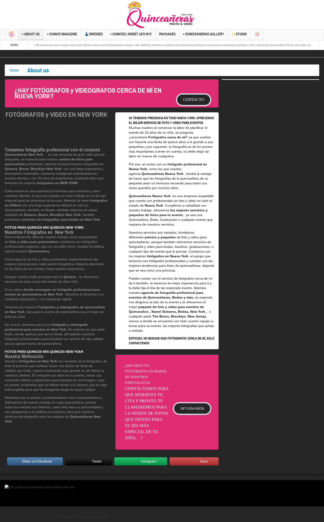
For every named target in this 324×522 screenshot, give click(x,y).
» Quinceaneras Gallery (203, 34)
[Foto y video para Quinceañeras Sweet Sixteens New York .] (162, 14)
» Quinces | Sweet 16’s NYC (131, 34)
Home (14, 70)
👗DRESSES (93, 34)
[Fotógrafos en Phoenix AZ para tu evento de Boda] (84, 219)
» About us (31, 34)
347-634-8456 (192, 408)
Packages (167, 34)
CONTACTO (193, 99)
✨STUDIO (239, 34)
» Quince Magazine (62, 34)
